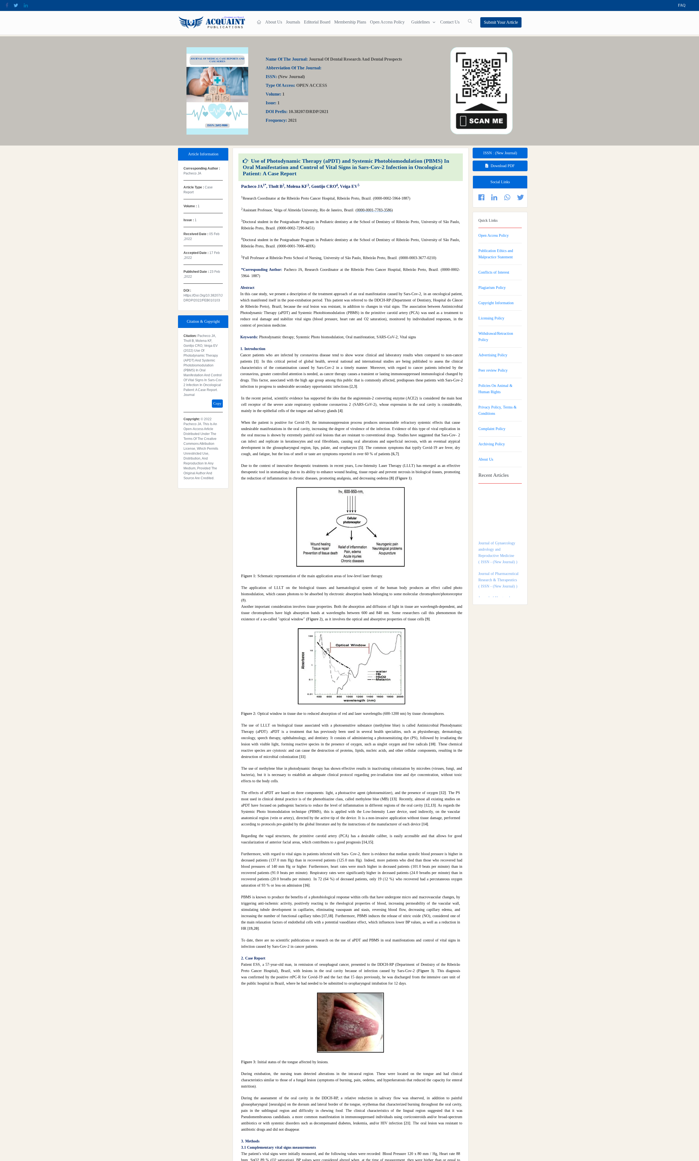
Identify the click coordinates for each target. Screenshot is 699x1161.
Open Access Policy (387, 22)
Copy (217, 403)
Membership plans (350, 22)
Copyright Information (496, 303)
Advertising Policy (492, 355)
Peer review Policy (493, 370)
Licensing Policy (491, 318)
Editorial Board (317, 22)
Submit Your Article (501, 22)
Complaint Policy (491, 429)
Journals (293, 22)
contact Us (450, 22)
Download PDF (503, 166)
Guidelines (420, 22)
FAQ (681, 5)
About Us (273, 22)
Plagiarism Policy (492, 288)
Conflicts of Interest (493, 272)
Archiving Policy (491, 444)
